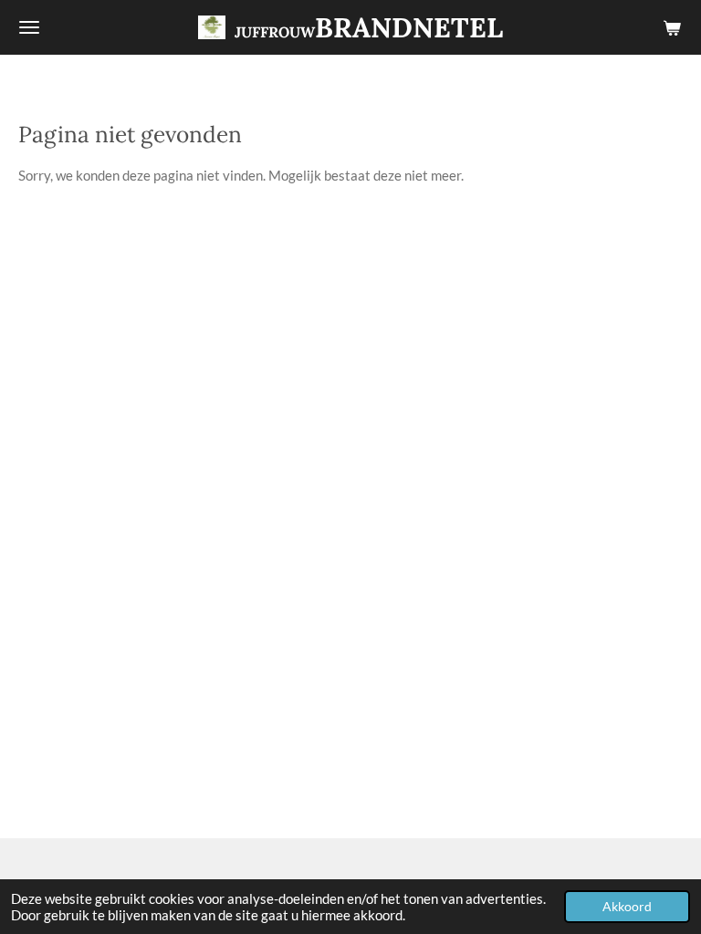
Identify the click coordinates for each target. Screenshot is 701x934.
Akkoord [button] (627, 906)
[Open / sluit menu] (29, 27)
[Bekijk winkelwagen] (672, 27)
